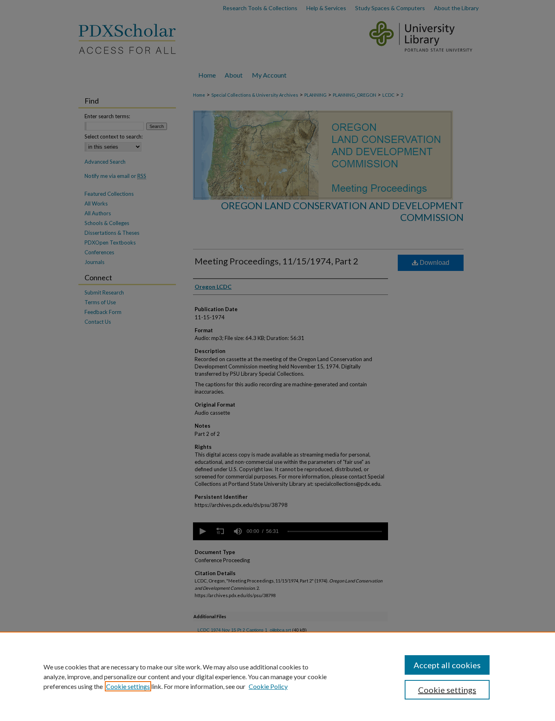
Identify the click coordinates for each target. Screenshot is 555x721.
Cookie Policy (268, 686)
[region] (277, 676)
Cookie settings (128, 686)
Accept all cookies (447, 665)
